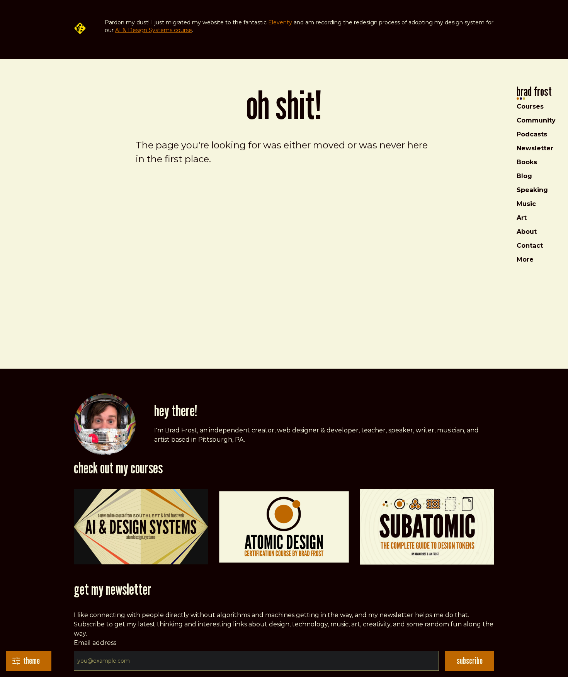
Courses (530, 106)
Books (527, 162)
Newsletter (535, 148)
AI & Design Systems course (153, 30)
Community (536, 120)
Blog (524, 176)
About (527, 231)
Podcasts (532, 134)
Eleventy (280, 22)
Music (526, 204)
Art (522, 217)
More (525, 259)
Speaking (532, 190)
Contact (530, 245)
